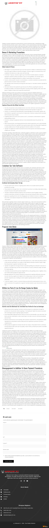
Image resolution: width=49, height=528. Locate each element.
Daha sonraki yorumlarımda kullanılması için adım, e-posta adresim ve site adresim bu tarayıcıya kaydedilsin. (22, 456)
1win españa (20, 408)
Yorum (4, 422)
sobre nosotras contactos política (15, 151)
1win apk (7, 408)
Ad (4, 437)
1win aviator (14, 408)
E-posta (5, 443)
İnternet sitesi (6, 449)
